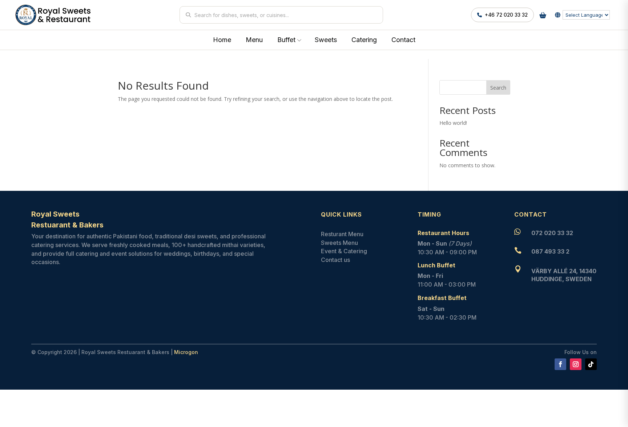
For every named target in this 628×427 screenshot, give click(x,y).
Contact (403, 40)
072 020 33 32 (552, 233)
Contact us (335, 259)
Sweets (326, 40)
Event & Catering (344, 251)
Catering (364, 40)
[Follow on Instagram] (575, 364)
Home (222, 40)
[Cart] (542, 15)
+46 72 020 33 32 (506, 15)
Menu (254, 40)
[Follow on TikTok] (591, 364)
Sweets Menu (339, 242)
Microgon (186, 352)
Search (498, 87)
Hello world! (453, 122)
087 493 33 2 (550, 251)
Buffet (286, 40)
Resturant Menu (342, 234)
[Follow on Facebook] (560, 364)
